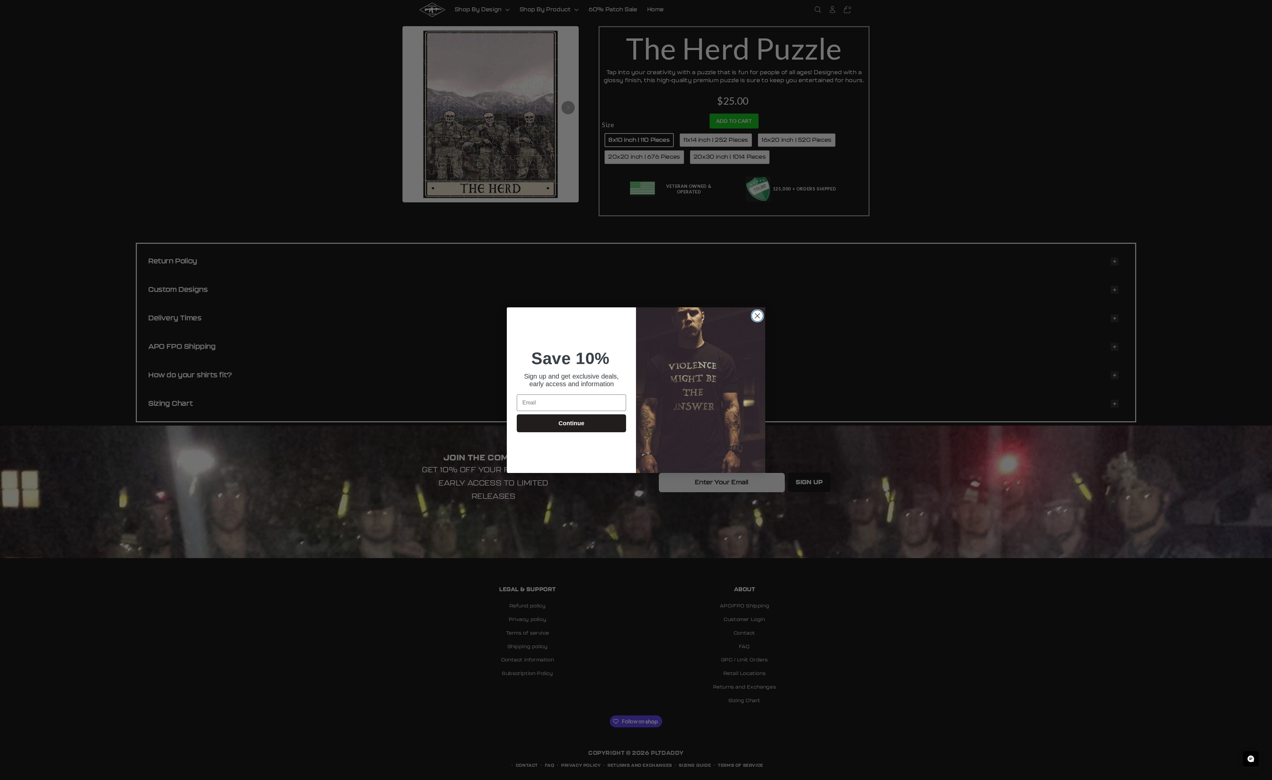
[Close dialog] (757, 316)
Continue (571, 423)
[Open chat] (1251, 759)
